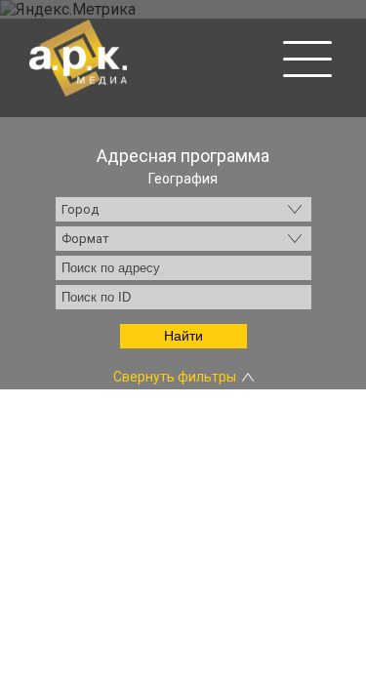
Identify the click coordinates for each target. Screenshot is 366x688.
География (183, 178)
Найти (183, 336)
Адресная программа (183, 155)
